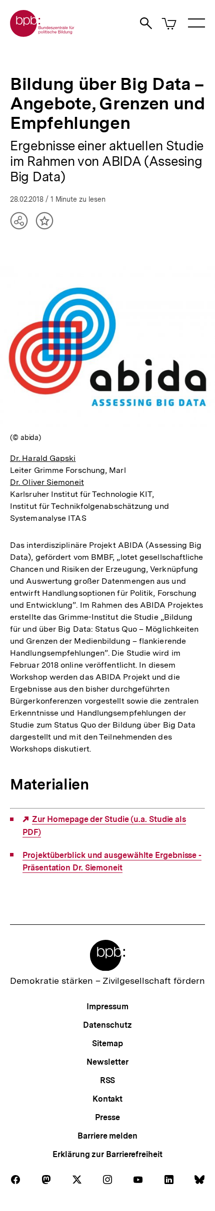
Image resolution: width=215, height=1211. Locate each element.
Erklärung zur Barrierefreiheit (107, 1154)
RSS (108, 1080)
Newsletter (107, 1062)
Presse (107, 1117)
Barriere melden (108, 1136)
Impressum (107, 1006)
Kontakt (107, 1099)
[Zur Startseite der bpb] (42, 33)
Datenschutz (107, 1025)
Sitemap (107, 1043)
